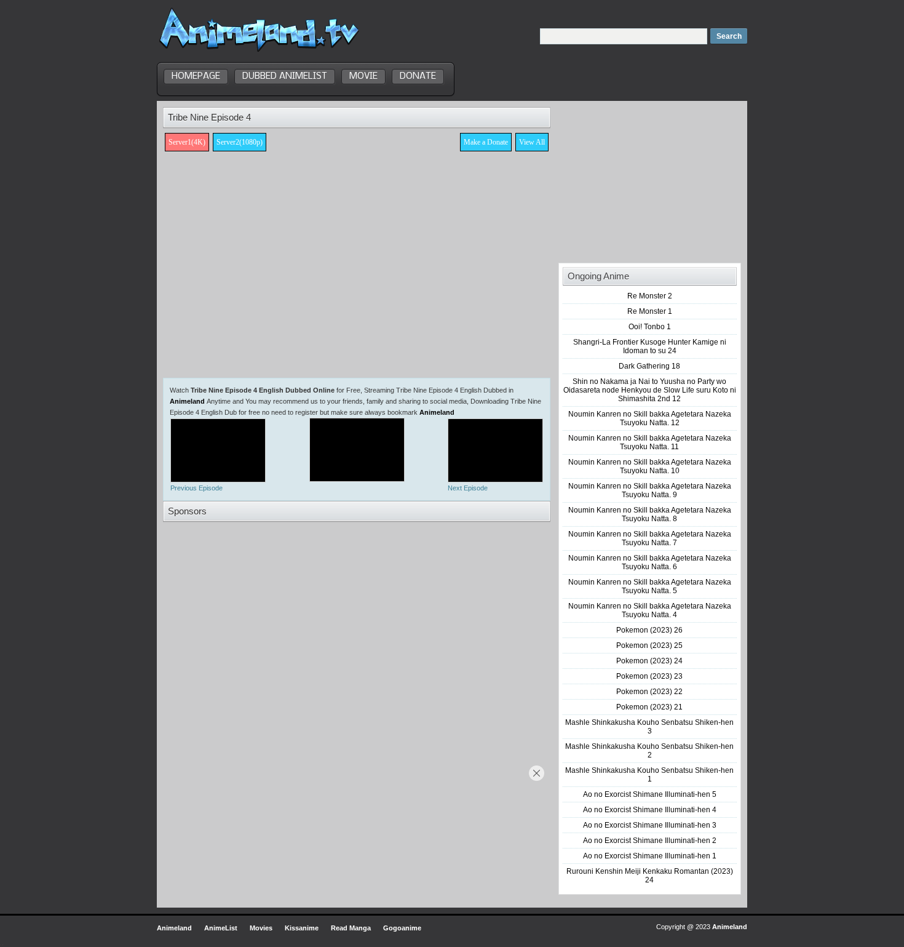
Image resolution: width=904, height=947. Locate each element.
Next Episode (468, 488)
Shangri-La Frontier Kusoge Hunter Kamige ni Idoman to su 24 (649, 346)
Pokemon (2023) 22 (649, 691)
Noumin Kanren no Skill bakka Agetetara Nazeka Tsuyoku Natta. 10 (649, 466)
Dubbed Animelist (284, 76)
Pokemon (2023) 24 (649, 661)
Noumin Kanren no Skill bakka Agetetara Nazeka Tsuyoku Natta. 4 (649, 610)
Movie (363, 76)
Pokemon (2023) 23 (649, 676)
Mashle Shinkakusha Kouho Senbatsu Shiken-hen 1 (649, 774)
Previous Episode (196, 488)
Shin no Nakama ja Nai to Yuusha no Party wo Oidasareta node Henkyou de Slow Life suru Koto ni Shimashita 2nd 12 (649, 390)
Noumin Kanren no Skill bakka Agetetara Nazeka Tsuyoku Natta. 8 (649, 514)
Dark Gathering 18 (649, 366)
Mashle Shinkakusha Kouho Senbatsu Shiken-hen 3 (649, 726)
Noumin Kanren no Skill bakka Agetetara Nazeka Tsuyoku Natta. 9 (649, 490)
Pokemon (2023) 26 (649, 630)
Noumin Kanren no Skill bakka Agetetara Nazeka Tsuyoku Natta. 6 (649, 562)
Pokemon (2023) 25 (649, 645)
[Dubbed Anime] (259, 51)
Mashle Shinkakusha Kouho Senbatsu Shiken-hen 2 (649, 750)
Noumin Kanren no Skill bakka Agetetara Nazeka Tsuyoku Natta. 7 (649, 538)
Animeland (187, 401)
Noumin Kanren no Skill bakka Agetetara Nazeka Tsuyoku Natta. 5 (649, 586)
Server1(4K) (187, 142)
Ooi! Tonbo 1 (649, 326)
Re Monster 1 (649, 311)
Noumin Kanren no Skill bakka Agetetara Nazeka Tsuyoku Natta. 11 (649, 442)
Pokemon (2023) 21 (649, 707)
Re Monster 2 (649, 296)
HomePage (196, 76)
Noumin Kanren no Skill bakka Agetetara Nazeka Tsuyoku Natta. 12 (649, 418)
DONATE (418, 76)
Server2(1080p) (239, 142)
